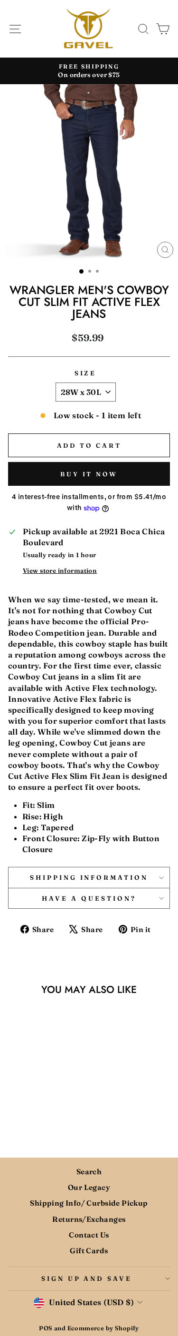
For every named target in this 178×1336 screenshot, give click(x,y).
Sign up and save (86, 1278)
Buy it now (89, 474)
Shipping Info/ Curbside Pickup (89, 1203)
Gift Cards (89, 1250)
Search (89, 1171)
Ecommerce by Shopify (103, 1328)
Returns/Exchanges (88, 1219)
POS (45, 1328)
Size (86, 373)
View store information (60, 570)
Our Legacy (89, 1187)
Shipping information (89, 877)
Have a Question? (89, 898)
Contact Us (89, 1234)
